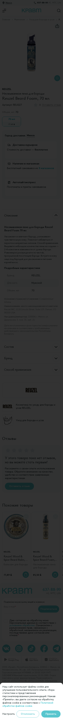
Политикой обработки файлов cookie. (27, 704)
